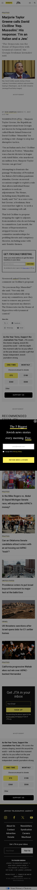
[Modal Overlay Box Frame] (18, 445)
